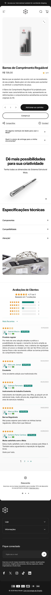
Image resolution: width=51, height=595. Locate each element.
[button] (15, 302)
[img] (7, 328)
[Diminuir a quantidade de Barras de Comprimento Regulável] (5, 107)
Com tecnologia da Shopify (32, 591)
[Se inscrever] (44, 554)
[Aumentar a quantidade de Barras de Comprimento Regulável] (15, 107)
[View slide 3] (28, 493)
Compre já (25, 116)
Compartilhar (10, 123)
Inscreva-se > (34, 488)
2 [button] (24, 461)
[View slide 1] (22, 493)
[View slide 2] (25, 493)
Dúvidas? (45, 123)
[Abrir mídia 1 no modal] (44, 21)
